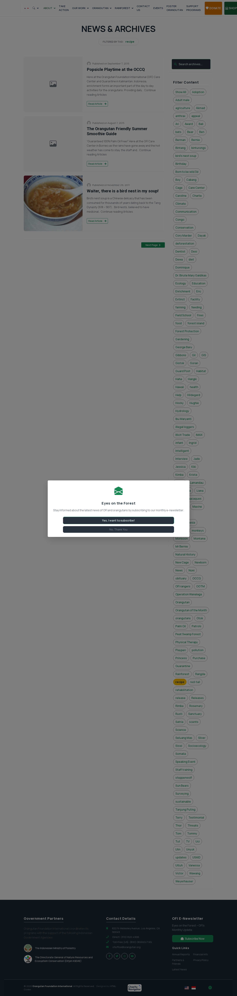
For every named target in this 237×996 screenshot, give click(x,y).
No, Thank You (118, 529)
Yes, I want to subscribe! (118, 520)
